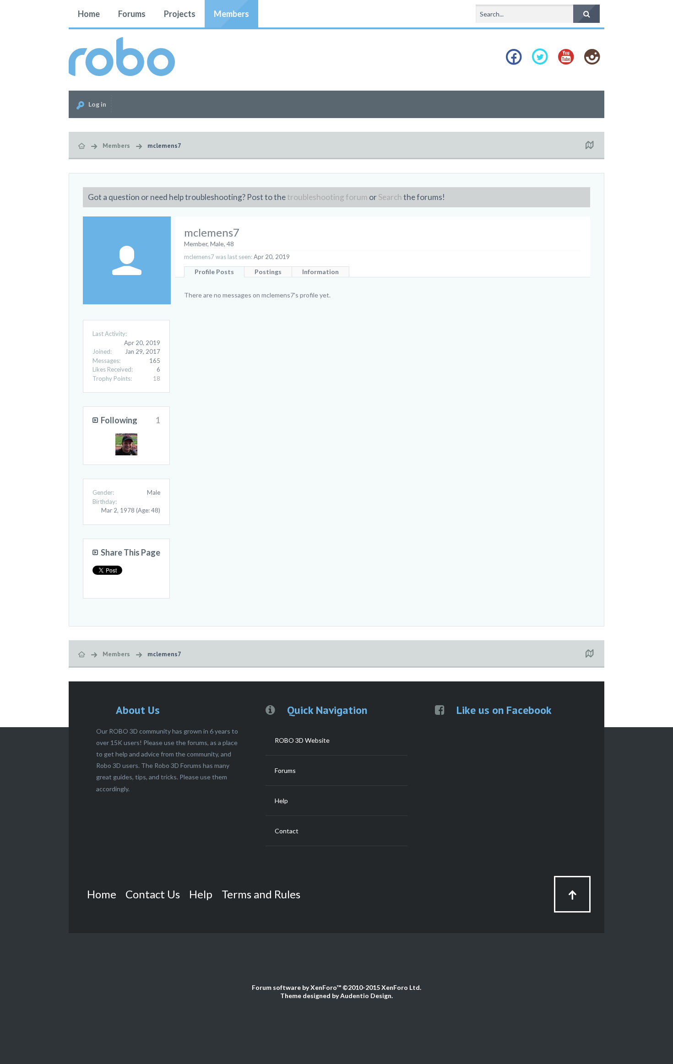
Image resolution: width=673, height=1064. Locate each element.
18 (156, 378)
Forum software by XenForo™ (336, 987)
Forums (132, 14)
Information (320, 271)
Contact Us (152, 894)
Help (281, 801)
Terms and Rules (261, 894)
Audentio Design (365, 995)
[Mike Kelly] (126, 444)
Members (231, 14)
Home (89, 14)
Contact (287, 831)
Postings (268, 271)
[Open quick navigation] (589, 145)
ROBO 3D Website (302, 740)
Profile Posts (214, 271)
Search (390, 197)
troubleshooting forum (327, 197)
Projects (179, 14)
